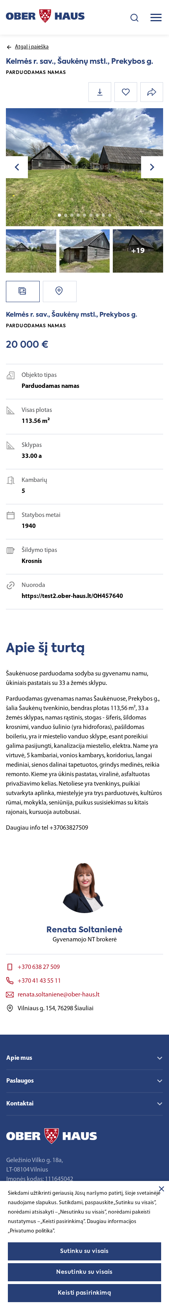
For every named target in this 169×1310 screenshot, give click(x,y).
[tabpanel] (84, 167)
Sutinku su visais (84, 1251)
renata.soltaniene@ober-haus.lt (58, 995)
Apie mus (19, 1058)
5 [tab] (84, 215)
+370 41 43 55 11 (39, 981)
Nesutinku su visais (84, 1272)
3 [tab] (71, 215)
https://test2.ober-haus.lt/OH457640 (72, 596)
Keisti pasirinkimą (84, 1293)
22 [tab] (109, 215)
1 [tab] (59, 215)
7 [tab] (97, 215)
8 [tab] (103, 215)
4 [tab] (78, 215)
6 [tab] (90, 215)
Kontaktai (19, 1104)
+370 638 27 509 (39, 967)
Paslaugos (20, 1081)
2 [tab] (65, 215)
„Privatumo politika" (31, 1231)
